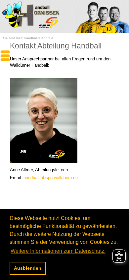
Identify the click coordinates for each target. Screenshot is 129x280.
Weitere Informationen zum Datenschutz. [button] (58, 251)
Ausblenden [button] (27, 268)
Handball (30, 38)
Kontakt (47, 38)
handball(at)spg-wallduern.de (50, 177)
